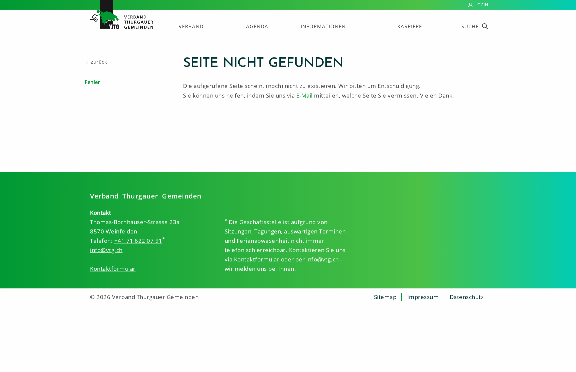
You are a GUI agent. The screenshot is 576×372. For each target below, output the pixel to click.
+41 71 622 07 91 (138, 240)
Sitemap (385, 297)
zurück (99, 61)
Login (481, 5)
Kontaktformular (113, 268)
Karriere (409, 26)
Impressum (423, 297)
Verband (191, 26)
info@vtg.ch (106, 250)
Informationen (323, 26)
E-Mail (304, 95)
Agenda (257, 26)
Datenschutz (467, 297)
